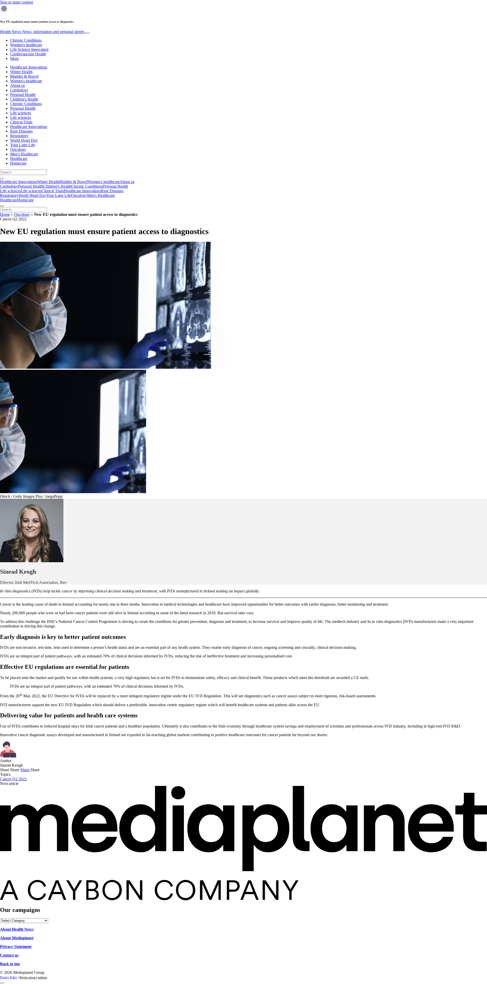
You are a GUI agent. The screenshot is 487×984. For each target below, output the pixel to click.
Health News (42, 31)
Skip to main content (16, 2)
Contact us (9, 955)
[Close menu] (2, 206)
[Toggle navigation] (87, 33)
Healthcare (18, 158)
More (14, 58)
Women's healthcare (26, 45)
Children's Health (24, 99)
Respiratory (19, 136)
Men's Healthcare (24, 154)
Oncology (18, 149)
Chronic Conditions (26, 40)
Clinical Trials (21, 122)
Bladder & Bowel (24, 76)
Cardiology (19, 90)
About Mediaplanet (16, 938)
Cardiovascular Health (28, 54)
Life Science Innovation (29, 49)
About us (17, 85)
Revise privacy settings (33, 977)
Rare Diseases (21, 131)
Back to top (10, 964)
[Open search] (2, 178)
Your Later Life (22, 145)
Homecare (18, 163)
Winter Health (21, 72)
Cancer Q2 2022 (13, 779)
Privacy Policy (9, 977)
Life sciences (20, 113)
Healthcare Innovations (28, 67)
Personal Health (23, 94)
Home (5, 214)
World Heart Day (24, 140)
